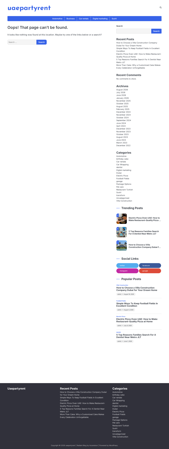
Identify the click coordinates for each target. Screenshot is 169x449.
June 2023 (121, 140)
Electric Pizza (122, 176)
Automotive (57, 18)
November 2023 (123, 131)
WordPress (113, 445)
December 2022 (123, 145)
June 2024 (121, 123)
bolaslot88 (130, 370)
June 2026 (121, 95)
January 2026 (122, 98)
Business (71, 18)
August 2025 (122, 106)
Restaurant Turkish (124, 190)
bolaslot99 (121, 348)
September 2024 (123, 120)
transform (120, 195)
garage (119, 181)
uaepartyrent (29, 8)
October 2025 (122, 103)
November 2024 (123, 115)
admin (119, 294)
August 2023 (122, 137)
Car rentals (84, 18)
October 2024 (122, 117)
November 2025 (123, 101)
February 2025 (122, 109)
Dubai (119, 173)
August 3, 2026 (128, 310)
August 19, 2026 (129, 294)
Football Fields (122, 178)
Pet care (119, 187)
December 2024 (123, 112)
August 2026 (122, 90)
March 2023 (121, 143)
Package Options (123, 184)
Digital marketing (100, 18)
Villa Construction (124, 201)
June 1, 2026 (128, 341)
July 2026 (120, 92)
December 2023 (123, 129)
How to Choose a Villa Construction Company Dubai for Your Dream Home (145, 246)
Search (119, 26)
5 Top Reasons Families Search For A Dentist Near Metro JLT (144, 232)
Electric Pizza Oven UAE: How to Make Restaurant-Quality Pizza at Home (145, 219)
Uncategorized (122, 198)
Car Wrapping (122, 164)
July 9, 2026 (128, 325)
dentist (119, 167)
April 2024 (121, 126)
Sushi (114, 18)
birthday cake (122, 159)
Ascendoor (93, 445)
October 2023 (122, 134)
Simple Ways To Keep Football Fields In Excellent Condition (137, 304)
